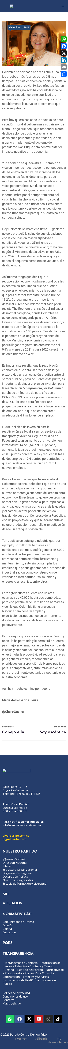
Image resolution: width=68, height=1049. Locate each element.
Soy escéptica (53, 730)
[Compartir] (63, 73)
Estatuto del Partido (30, 970)
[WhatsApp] (63, 39)
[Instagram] (48, 1019)
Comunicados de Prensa (18, 922)
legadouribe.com (14, 839)
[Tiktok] (58, 1019)
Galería (7, 929)
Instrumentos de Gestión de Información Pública (29, 982)
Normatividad (55, 970)
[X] (63, 53)
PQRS (8, 942)
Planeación (32, 973)
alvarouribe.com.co (16, 836)
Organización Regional (17, 873)
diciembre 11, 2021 (19, 27)
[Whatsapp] (10, 1019)
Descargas (9, 932)
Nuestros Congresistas (18, 880)
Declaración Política (15, 877)
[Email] (63, 67)
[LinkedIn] (63, 60)
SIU (5, 894)
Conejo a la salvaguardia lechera (16, 730)
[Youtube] (39, 1019)
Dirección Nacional (15, 863)
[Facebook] (19, 1019)
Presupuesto (13, 973)
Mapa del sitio (12, 1003)
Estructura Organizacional (20, 870)
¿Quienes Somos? (14, 859)
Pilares (7, 866)
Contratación (11, 977)
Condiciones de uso (15, 996)
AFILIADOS (12, 903)
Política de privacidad (16, 993)
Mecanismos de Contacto (21, 963)
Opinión (8, 925)
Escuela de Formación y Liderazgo (25, 884)
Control (47, 973)
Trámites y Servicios (36, 977)
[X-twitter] (29, 1019)
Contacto (8, 1000)
